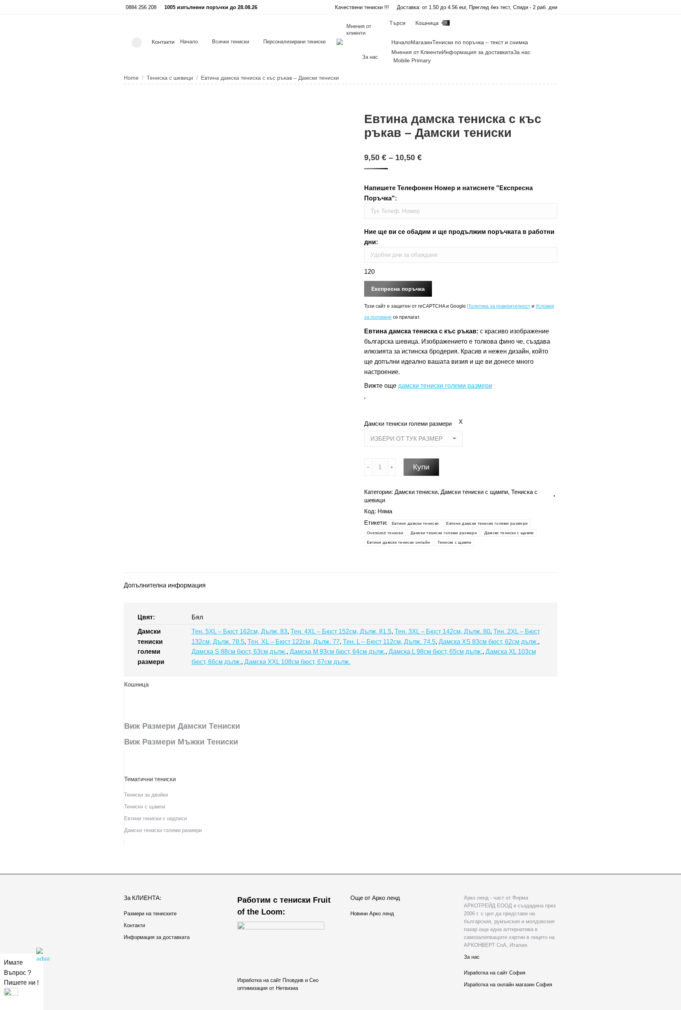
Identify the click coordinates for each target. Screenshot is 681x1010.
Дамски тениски (415, 491)
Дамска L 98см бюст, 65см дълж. (435, 651)
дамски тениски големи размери (445, 385)
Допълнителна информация (165, 585)
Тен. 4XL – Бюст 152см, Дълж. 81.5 (340, 631)
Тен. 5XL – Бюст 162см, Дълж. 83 (239, 631)
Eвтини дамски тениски (415, 523)
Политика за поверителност (498, 306)
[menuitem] (189, 41)
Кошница (431, 23)
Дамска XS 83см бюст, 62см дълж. (488, 641)
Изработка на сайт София (494, 973)
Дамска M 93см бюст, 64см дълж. (337, 651)
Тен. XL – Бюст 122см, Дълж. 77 (293, 641)
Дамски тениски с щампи (474, 491)
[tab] (165, 581)
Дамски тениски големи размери (408, 423)
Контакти (163, 42)
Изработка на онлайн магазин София (508, 985)
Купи (421, 467)
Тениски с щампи (454, 542)
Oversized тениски (385, 533)
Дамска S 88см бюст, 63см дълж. (239, 651)
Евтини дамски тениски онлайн (398, 542)
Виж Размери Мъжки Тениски (181, 741)
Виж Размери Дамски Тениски (182, 726)
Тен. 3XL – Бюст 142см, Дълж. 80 (442, 631)
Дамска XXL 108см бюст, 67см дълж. (297, 661)
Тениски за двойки (146, 795)
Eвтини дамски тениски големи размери (487, 523)
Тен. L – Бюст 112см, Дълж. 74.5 (389, 641)
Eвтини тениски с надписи (155, 818)
